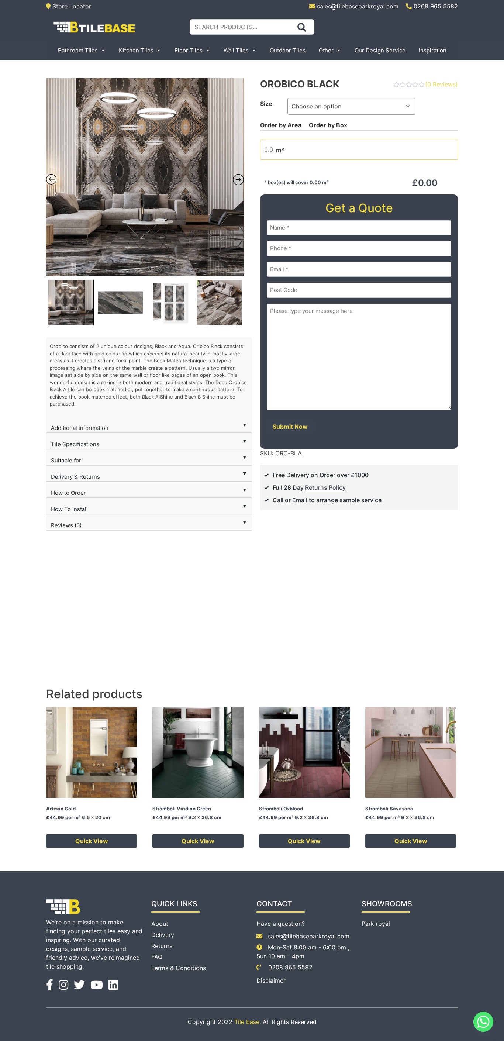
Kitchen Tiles (136, 50)
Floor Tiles (189, 50)
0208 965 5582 (435, 6)
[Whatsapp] (483, 1022)
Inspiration (432, 50)
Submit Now (290, 426)
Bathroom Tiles (78, 50)
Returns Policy (325, 487)
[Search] (301, 27)
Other (326, 50)
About (159, 923)
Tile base (246, 1022)
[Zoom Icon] (145, 177)
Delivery (162, 934)
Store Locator (71, 6)
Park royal (376, 923)
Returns (161, 945)
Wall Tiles (236, 50)
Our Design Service (380, 50)
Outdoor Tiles (287, 50)
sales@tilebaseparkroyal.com (357, 6)
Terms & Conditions (178, 968)
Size (266, 103)
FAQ (156, 957)
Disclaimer (271, 980)
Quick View (91, 841)
